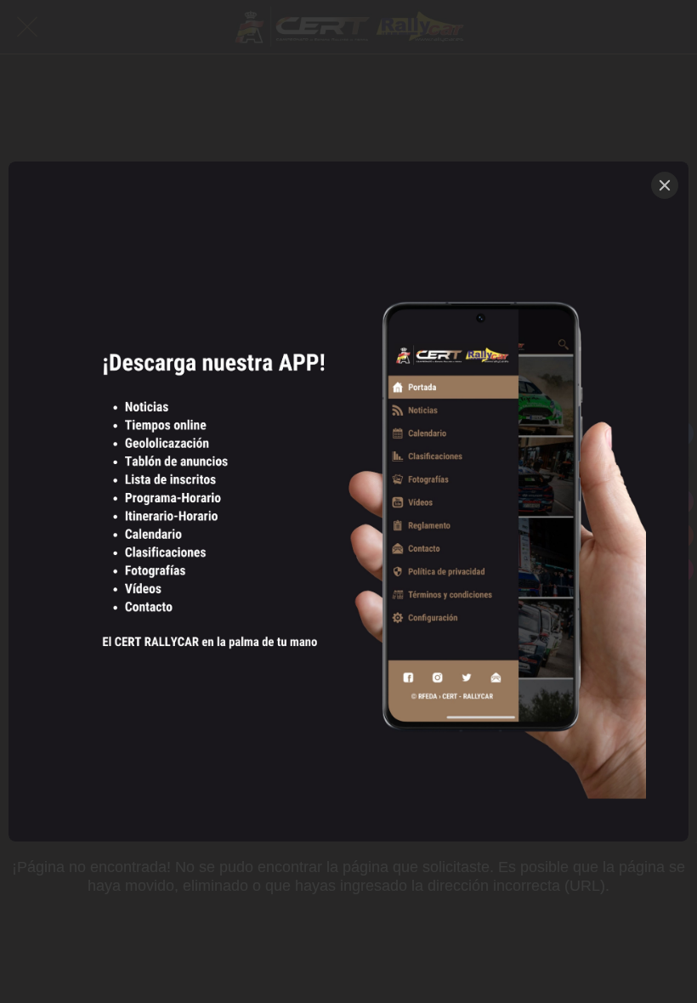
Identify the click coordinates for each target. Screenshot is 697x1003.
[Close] (664, 185)
